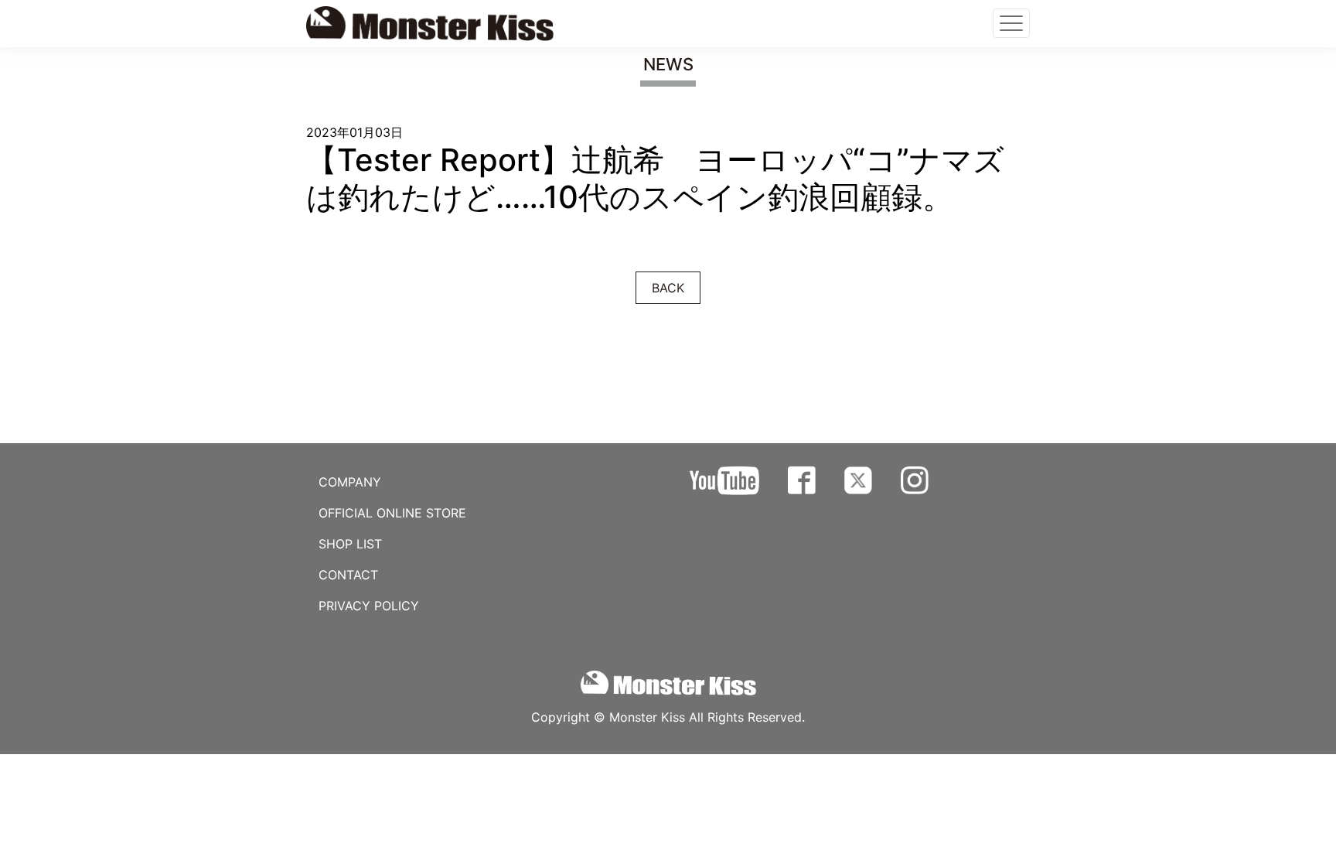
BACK (668, 287)
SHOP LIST (350, 544)
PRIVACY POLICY (369, 605)
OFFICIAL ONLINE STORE (392, 513)
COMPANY (350, 482)
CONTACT (348, 574)
